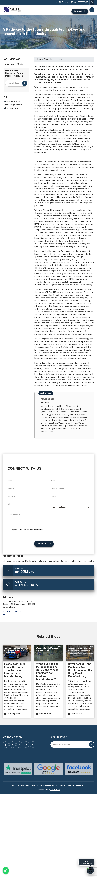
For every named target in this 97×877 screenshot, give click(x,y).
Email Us (19, 568)
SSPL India (55, 790)
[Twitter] (12, 744)
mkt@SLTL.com (62, 2)
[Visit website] (18, 769)
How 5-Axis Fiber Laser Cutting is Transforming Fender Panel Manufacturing (14, 670)
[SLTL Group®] (13, 10)
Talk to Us (20, 582)
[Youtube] (26, 744)
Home (39, 59)
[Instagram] (33, 744)
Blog (46, 59)
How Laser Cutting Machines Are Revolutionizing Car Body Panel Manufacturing (80, 670)
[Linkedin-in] (19, 744)
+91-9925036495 (81, 2)
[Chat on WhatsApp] (6, 870)
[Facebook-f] (6, 744)
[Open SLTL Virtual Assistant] (90, 870)
